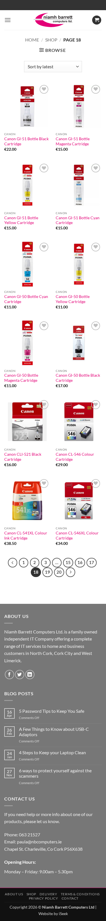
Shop (51, 39)
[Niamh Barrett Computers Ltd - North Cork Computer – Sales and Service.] (53, 20)
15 (68, 562)
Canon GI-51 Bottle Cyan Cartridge (77, 220)
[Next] (70, 572)
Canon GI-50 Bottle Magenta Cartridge (21, 378)
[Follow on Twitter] (19, 674)
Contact (70, 898)
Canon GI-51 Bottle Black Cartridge (26, 141)
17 (91, 562)
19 (47, 571)
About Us (14, 894)
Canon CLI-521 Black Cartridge (22, 457)
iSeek (63, 913)
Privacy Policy (43, 898)
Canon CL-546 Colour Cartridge (75, 457)
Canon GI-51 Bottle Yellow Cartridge (21, 220)
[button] (7, 20)
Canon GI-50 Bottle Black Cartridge (78, 378)
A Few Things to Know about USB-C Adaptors (54, 731)
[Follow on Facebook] (9, 674)
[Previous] (13, 562)
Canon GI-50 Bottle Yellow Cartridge (73, 299)
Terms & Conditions (80, 894)
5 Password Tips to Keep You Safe (51, 711)
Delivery (48, 894)
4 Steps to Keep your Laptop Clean (52, 752)
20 (59, 571)
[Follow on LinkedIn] (29, 674)
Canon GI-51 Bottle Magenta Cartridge (73, 141)
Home (32, 39)
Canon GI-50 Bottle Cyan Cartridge (26, 299)
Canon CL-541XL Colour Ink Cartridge (25, 535)
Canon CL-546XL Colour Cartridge (77, 535)
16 (80, 562)
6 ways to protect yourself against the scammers (55, 773)
